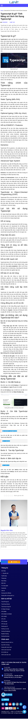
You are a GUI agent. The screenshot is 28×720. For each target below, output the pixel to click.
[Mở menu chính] (2, 5)
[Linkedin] (20, 704)
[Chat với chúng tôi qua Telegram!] (24, 713)
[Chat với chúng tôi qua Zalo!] (24, 708)
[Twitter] (6, 704)
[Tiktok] (17, 704)
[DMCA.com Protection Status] (13, 699)
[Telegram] (13, 704)
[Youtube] (10, 704)
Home (2, 10)
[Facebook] (3, 704)
